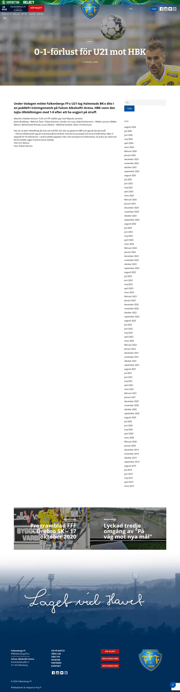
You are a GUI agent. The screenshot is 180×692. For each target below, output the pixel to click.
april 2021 (128, 385)
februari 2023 (130, 296)
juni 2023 (128, 280)
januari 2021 (130, 397)
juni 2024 (128, 232)
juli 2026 (128, 131)
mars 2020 (129, 437)
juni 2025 (128, 183)
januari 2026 (130, 155)
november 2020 (131, 405)
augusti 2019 (130, 466)
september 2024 (131, 219)
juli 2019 (128, 470)
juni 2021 (128, 377)
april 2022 (128, 336)
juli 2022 (128, 324)
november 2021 (131, 357)
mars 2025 (129, 195)
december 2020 (131, 401)
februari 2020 (130, 441)
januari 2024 (130, 252)
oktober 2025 (130, 167)
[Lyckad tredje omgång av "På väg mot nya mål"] (128, 528)
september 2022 (131, 316)
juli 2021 (128, 373)
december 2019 (131, 449)
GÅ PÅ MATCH (58, 650)
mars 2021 (129, 389)
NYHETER (55, 660)
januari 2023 (130, 300)
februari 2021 (130, 393)
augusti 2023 (130, 272)
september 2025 (131, 171)
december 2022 (131, 304)
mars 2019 (129, 486)
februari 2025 (130, 199)
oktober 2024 (130, 215)
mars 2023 (129, 292)
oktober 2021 (130, 361)
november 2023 (131, 260)
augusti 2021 (130, 369)
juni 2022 (128, 328)
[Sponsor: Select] (28, 3)
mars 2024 (129, 244)
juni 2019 (128, 474)
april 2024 (128, 240)
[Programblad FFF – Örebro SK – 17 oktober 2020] (52, 528)
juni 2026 (128, 135)
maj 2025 (128, 187)
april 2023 (128, 288)
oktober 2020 (130, 409)
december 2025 (131, 159)
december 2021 (131, 353)
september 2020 (131, 413)
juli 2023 (128, 276)
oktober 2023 (130, 264)
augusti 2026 (130, 127)
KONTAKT (56, 666)
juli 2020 (128, 421)
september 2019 (131, 461)
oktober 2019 (130, 457)
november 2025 (131, 163)
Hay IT (39, 687)
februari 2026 (130, 151)
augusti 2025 (130, 175)
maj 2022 (128, 332)
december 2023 (131, 256)
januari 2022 (130, 349)
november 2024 (131, 211)
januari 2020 (130, 445)
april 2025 (128, 191)
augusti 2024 (130, 223)
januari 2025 (130, 203)
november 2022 (131, 308)
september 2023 (131, 268)
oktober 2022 (130, 312)
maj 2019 (128, 478)
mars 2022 (129, 340)
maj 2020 (128, 429)
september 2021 (131, 365)
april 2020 (128, 433)
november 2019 (131, 453)
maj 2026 (128, 139)
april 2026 (128, 143)
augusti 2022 (130, 320)
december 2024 (131, 207)
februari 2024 (130, 248)
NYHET (90, 41)
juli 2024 (128, 228)
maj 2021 (128, 381)
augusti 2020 (130, 417)
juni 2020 (128, 425)
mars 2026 (129, 147)
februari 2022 (130, 344)
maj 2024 (128, 236)
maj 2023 (128, 284)
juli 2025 (128, 179)
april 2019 (128, 482)
